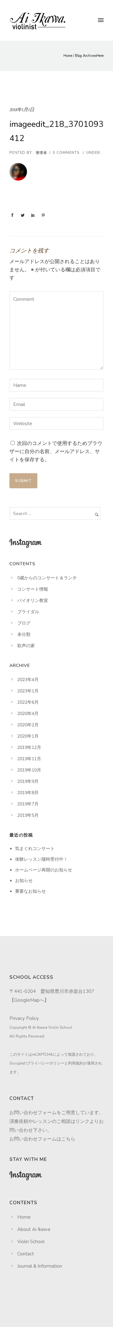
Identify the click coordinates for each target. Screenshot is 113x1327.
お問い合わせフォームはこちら (42, 1139)
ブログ (23, 623)
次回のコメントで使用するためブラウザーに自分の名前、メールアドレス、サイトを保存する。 (55, 451)
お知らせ (24, 881)
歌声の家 (26, 646)
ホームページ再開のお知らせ (43, 870)
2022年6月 (28, 702)
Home (67, 55)
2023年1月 (28, 691)
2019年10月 (29, 770)
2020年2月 (28, 725)
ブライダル (28, 612)
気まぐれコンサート (35, 849)
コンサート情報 (32, 589)
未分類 (23, 634)
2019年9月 (28, 781)
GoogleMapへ (29, 1000)
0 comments (66, 152)
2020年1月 (28, 736)
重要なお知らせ (30, 891)
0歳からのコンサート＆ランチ (47, 578)
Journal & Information (39, 1266)
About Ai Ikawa (33, 1229)
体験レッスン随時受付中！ (41, 859)
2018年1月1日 (21, 110)
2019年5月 (28, 815)
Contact (25, 1254)
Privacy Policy (24, 1018)
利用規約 (75, 1063)
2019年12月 (29, 747)
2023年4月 (28, 680)
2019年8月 (28, 793)
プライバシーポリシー (45, 1063)
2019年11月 (29, 759)
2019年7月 (28, 804)
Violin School (31, 1241)
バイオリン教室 (32, 601)
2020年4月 (28, 714)
